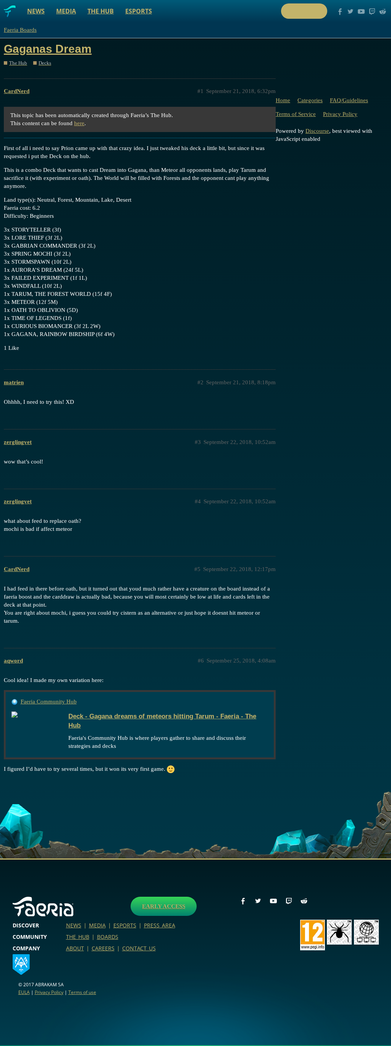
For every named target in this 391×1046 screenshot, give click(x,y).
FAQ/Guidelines (349, 100)
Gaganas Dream (48, 48)
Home (283, 100)
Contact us (139, 948)
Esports (138, 11)
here (79, 123)
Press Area (159, 925)
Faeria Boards (20, 30)
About (75, 948)
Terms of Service (296, 114)
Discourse (317, 131)
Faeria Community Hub (49, 701)
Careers (103, 948)
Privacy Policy (340, 114)
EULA (24, 992)
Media (66, 11)
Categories (310, 100)
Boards (107, 936)
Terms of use (82, 992)
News (36, 11)
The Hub (100, 11)
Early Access (163, 906)
